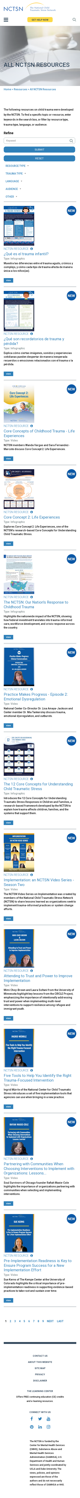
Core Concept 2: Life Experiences (32, 517)
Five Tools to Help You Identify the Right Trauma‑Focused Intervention (37, 1077)
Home (7, 89)
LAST (60, 1321)
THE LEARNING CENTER (40, 1391)
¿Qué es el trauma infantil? (26, 254)
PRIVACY (40, 1374)
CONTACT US (40, 1356)
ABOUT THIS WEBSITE (40, 1362)
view (8, 280)
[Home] (30, 7)
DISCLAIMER (40, 1380)
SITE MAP (40, 1368)
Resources (20, 89)
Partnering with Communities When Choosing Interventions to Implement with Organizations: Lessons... (39, 1168)
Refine (8, 133)
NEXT (50, 1321)
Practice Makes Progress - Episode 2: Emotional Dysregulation (36, 696)
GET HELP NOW (40, 20)
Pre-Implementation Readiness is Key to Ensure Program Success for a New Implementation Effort (38, 1265)
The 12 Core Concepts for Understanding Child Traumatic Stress (38, 786)
